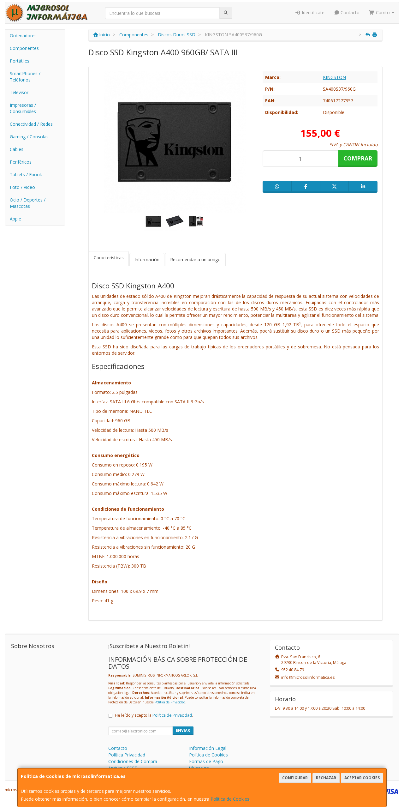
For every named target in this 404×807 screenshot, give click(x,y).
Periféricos (21, 162)
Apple (15, 219)
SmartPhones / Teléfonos (25, 76)
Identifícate (312, 12)
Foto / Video (22, 187)
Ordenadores (23, 36)
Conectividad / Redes (31, 124)
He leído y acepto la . (154, 715)
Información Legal (207, 748)
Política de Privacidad (170, 702)
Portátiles (19, 61)
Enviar (183, 730)
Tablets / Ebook (26, 175)
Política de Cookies (230, 799)
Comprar (357, 158)
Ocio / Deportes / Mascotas (27, 203)
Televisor (19, 92)
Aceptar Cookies (362, 777)
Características (109, 258)
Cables (16, 149)
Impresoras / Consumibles (23, 108)
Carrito (383, 12)
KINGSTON (334, 77)
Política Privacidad (126, 755)
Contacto (349, 12)
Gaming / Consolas (29, 137)
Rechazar (326, 777)
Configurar (295, 777)
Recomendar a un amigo (195, 259)
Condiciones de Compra (132, 761)
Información (146, 259)
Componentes (24, 48)
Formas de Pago (206, 761)
